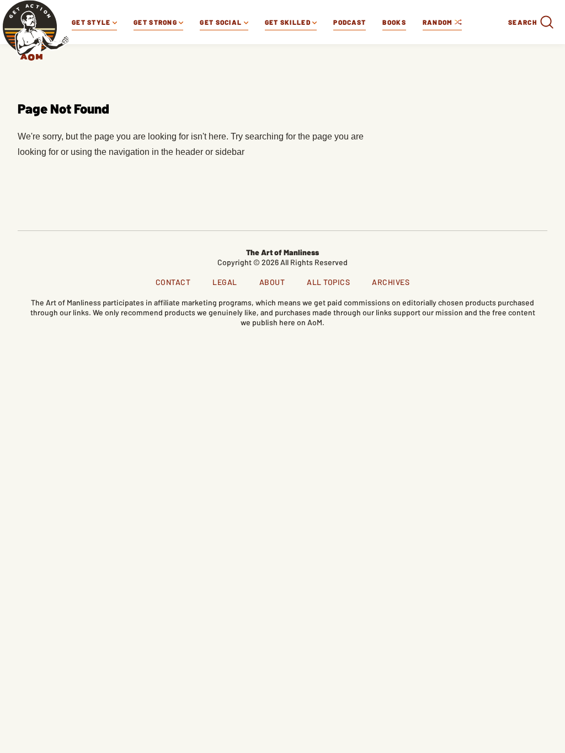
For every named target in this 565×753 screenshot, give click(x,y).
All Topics (328, 282)
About (272, 282)
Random (439, 22)
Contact (173, 282)
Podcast (349, 22)
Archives (390, 282)
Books (394, 22)
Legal (224, 282)
